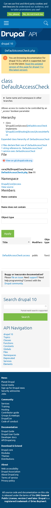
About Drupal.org (9, 474)
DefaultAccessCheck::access (16, 255)
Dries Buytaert (38, 501)
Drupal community (14, 283)
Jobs (3, 394)
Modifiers (37, 242)
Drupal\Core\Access (11, 184)
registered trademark (15, 501)
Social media (7, 385)
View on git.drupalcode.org (19, 160)
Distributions (7, 459)
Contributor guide (10, 412)
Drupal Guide (7, 431)
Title (16, 242)
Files (6, 352)
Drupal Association (10, 471)
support (33, 277)
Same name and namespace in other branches (22, 99)
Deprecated (9, 358)
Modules (5, 453)
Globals (7, 349)
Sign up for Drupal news (13, 388)
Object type (7, 217)
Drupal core (7, 450)
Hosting (5, 409)
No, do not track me (33, 14)
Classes (7, 340)
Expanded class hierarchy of (25, 139)
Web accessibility (9, 468)
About (4, 464)
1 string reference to (21, 148)
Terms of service (9, 477)
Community (7, 399)
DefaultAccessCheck (37, 126)
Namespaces (10, 355)
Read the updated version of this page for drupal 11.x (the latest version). (26, 67)
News (4, 378)
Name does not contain (13, 207)
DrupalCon (6, 418)
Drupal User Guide (10, 434)
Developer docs (9, 437)
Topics (7, 337)
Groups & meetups (10, 415)
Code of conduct (9, 421)
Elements (8, 364)
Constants (9, 346)
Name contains (9, 197)
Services (8, 361)
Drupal (42, 498)
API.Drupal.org (8, 440)
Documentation (9, 427)
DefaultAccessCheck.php (20, 50)
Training (5, 406)
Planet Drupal (8, 382)
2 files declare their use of (24, 145)
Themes (5, 456)
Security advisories (10, 391)
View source (7, 187)
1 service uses (18, 151)
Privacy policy (8, 480)
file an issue (17, 277)
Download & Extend (11, 446)
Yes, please (13, 14)
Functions (8, 343)
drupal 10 (7, 43)
